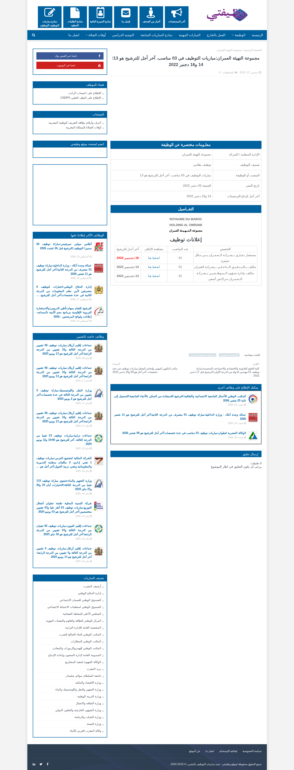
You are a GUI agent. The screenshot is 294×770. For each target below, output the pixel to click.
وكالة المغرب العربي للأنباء (85, 730)
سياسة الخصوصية (252, 751)
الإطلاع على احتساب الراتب (84, 93)
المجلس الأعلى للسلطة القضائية (82, 613)
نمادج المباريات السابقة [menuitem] (156, 35)
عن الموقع (194, 751)
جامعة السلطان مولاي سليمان (83, 675)
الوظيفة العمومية (229, 355)
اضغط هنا (154, 276)
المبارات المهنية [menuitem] (189, 35)
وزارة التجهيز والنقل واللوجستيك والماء (78, 689)
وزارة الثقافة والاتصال (88, 703)
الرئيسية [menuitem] (257, 35)
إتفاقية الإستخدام (228, 751)
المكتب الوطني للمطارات (86, 641)
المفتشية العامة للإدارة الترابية (83, 627)
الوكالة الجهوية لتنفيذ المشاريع (83, 662)
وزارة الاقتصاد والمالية (88, 682)
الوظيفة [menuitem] (240, 35)
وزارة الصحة (94, 723)
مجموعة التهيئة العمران (229, 50)
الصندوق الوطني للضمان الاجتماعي (80, 600)
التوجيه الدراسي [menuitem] (123, 35)
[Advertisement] (186, 111)
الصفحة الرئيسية (253, 50)
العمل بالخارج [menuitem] (216, 35)
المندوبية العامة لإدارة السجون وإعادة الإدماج (74, 655)
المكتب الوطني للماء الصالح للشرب (80, 634)
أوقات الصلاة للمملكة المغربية (83, 127)
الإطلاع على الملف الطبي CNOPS (80, 97)
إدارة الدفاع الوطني (89, 593)
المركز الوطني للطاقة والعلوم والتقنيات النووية (73, 620)
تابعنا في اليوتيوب (66, 65)
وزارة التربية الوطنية (89, 696)
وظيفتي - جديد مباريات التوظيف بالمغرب (209, 764)
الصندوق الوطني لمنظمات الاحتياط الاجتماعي (74, 607)
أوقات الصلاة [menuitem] (97, 35)
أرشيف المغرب (92, 586)
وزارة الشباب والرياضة (87, 717)
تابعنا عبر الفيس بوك (66, 55)
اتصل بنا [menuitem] (73, 35)
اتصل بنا (210, 751)
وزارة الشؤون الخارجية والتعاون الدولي (78, 710)
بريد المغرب (94, 668)
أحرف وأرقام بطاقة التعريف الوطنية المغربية (75, 122)
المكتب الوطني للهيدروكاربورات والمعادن (77, 648)
